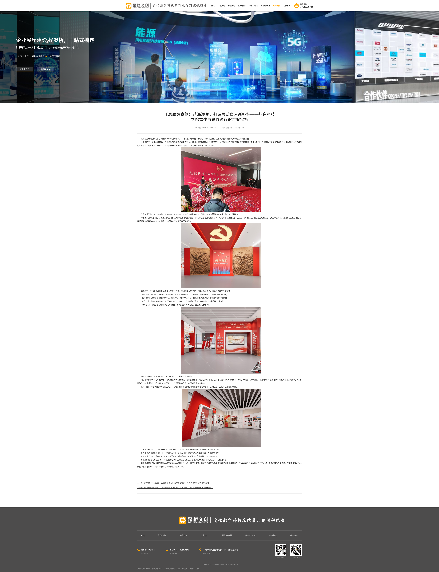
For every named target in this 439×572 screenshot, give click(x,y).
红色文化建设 (170, 569)
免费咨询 (44, 69)
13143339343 (306, 6)
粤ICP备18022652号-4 (229, 564)
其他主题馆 (253, 6)
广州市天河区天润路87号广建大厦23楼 (220, 549)
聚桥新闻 (276, 6)
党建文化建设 (195, 569)
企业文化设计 (182, 569)
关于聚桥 (286, 6)
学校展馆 (231, 6)
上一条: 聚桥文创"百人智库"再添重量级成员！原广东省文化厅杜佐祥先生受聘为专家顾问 (173, 483)
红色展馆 (221, 6)
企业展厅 (242, 6)
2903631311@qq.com (179, 549)
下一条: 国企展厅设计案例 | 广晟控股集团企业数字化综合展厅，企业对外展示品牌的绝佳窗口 (175, 488)
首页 (213, 6)
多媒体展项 (265, 6)
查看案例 (23, 69)
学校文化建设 (157, 569)
